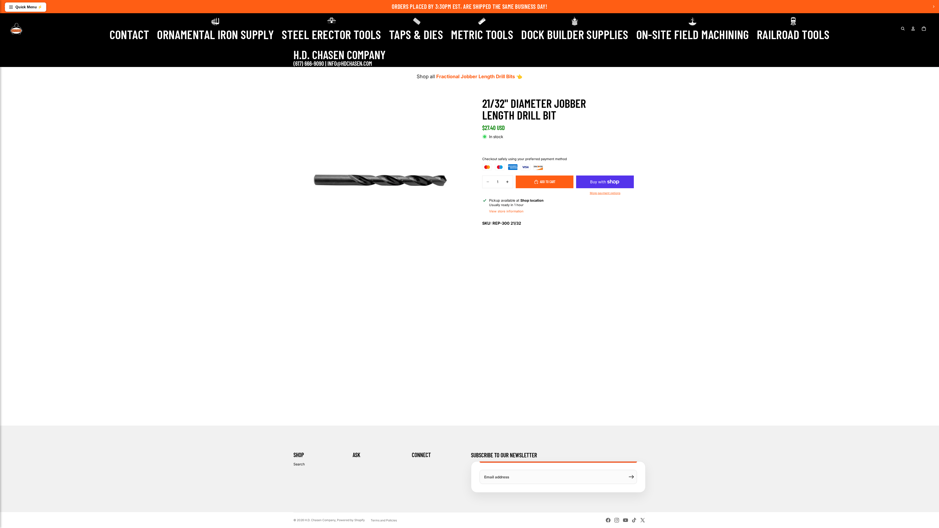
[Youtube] (625, 520)
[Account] (913, 28)
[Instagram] (617, 520)
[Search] (902, 28)
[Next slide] (933, 6)
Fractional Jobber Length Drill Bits (475, 76)
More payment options (605, 193)
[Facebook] (608, 520)
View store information (506, 211)
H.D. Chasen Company (320, 520)
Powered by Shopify (351, 520)
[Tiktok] (634, 520)
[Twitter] (643, 520)
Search (299, 464)
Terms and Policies (384, 520)
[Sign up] (631, 477)
